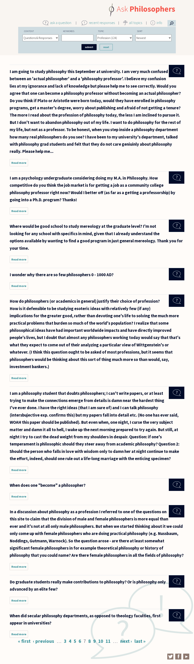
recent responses (102, 22)
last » (140, 641)
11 (108, 641)
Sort (139, 31)
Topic (101, 31)
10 (100, 641)
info (159, 22)
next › (126, 641)
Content (29, 31)
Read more (19, 163)
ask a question (60, 22)
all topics (135, 22)
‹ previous (43, 641)
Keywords (68, 31)
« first (24, 641)
